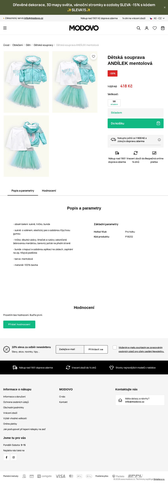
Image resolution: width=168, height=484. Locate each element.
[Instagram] (13, 457)
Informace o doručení (14, 396)
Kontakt (63, 402)
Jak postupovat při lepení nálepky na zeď (24, 429)
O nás (62, 396)
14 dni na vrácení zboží (133, 18)
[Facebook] (6, 457)
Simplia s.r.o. (159, 479)
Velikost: (113, 94)
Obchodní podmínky (13, 407)
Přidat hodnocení (19, 324)
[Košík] (163, 28)
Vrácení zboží (10, 412)
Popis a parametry (22, 190)
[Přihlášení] (147, 28)
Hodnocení (49, 190)
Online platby (10, 423)
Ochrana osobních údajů (16, 402)
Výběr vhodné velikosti (15, 418)
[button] (165, 7)
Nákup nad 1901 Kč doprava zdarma (99, 18)
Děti (28, 45)
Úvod (6, 45)
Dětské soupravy (43, 45)
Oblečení (17, 45)
